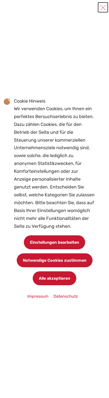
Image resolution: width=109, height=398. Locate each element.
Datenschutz (65, 296)
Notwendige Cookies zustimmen (54, 260)
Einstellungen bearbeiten (54, 242)
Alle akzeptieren (54, 278)
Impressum (38, 296)
